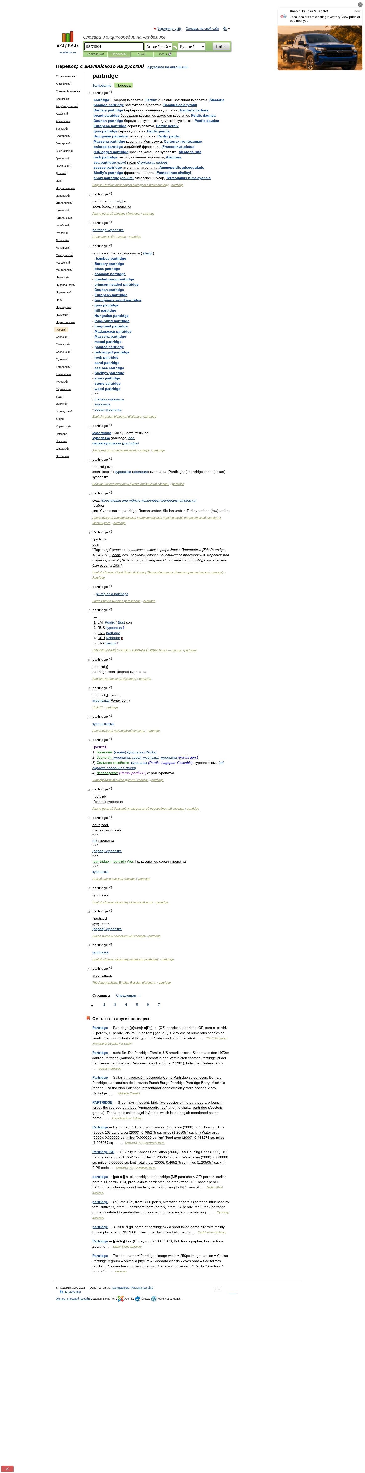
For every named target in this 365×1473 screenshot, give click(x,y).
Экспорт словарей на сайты (73, 1298)
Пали (59, 299)
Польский (62, 314)
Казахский (62, 210)
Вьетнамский (64, 150)
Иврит (60, 180)
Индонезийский (65, 188)
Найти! (221, 46)
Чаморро (61, 433)
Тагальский (63, 366)
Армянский (63, 121)
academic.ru (67, 52)
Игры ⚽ (165, 54)
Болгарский (63, 135)
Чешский (61, 441)
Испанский (63, 195)
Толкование (101, 85)
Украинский (63, 389)
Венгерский (63, 143)
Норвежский (63, 292)
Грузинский (63, 165)
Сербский (62, 336)
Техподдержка (120, 1287)
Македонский (64, 255)
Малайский (63, 262)
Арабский (62, 113)
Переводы (119, 54)
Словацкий (63, 344)
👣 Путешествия (70, 1291)
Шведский (62, 448)
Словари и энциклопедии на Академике (124, 37)
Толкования (95, 54)
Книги (142, 54)
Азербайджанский (67, 106)
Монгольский (64, 269)
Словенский (63, 351)
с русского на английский (167, 67)
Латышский (63, 247)
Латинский (62, 240)
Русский (61, 329)
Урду (59, 396)
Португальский (65, 322)
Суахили (61, 359)
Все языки (62, 98)
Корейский (62, 225)
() (121, 162)
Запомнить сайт (169, 28)
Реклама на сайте (142, 1287)
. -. (124, 982)
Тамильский (63, 374)
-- (130, 484)
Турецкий (62, 381)
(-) (149, 500)
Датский (61, 173)
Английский (63, 83)
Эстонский (62, 456)
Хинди (60, 418)
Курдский (62, 232)
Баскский (62, 128)
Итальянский (64, 202)
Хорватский (63, 426)
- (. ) (157, 572)
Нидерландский (65, 284)
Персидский (63, 307)
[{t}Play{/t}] (110, 92)
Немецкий (62, 277)
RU (225, 28)
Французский (64, 411)
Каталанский (64, 217)
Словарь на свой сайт (202, 28)
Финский (61, 403)
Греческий (62, 158)
